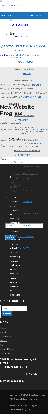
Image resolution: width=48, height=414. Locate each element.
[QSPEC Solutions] (18, 5)
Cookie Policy (6, 353)
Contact (3, 340)
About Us (4, 332)
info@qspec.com (13, 381)
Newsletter (5, 344)
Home (3, 328)
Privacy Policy (6, 349)
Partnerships (6, 336)
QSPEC (3, 54)
